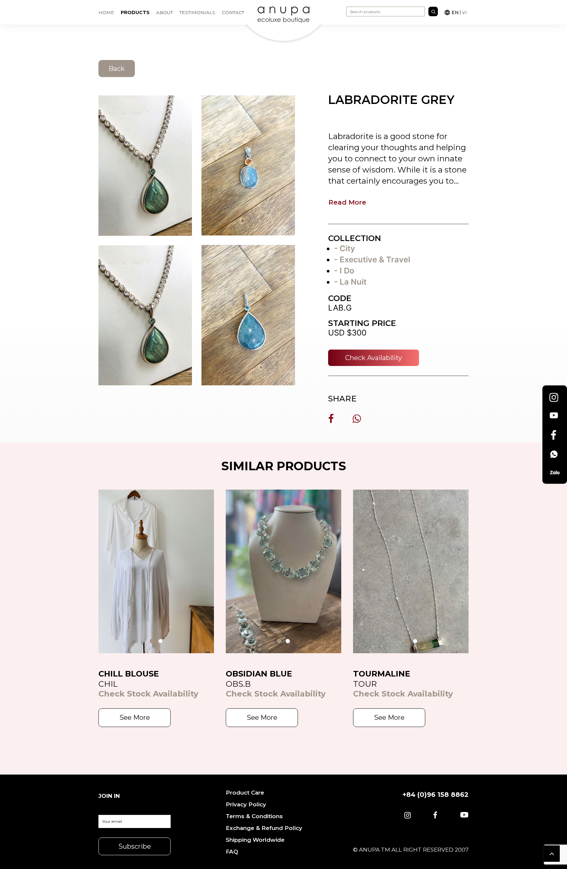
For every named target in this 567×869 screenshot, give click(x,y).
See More (134, 717)
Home (106, 12)
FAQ (232, 851)
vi (464, 12)
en (455, 12)
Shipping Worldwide (255, 840)
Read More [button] (347, 202)
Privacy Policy (246, 804)
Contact (233, 12)
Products (135, 12)
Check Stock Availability (148, 693)
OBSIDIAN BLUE (259, 673)
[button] (407, 815)
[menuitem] (108, 12)
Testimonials (197, 12)
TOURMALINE (381, 673)
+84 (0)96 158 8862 (435, 794)
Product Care (245, 792)
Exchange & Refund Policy (264, 828)
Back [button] (117, 68)
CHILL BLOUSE (128, 673)
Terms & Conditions (254, 816)
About (164, 12)
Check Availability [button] (373, 358)
